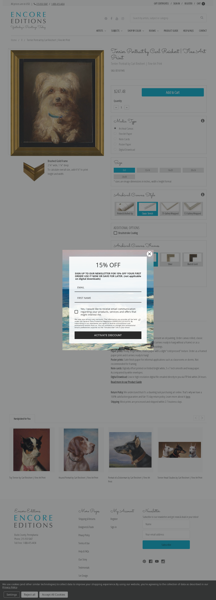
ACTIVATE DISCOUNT (108, 335)
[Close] (149, 254)
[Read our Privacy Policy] (139, 320)
